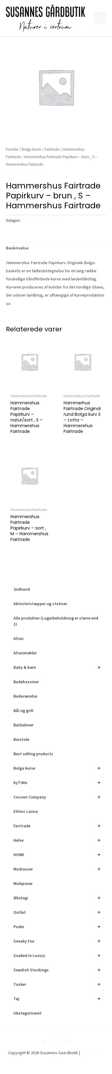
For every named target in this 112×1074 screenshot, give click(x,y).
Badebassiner (26, 681)
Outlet (57, 912)
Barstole (21, 739)
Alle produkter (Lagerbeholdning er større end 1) (55, 621)
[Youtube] (43, 1042)
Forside (12, 149)
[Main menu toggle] (100, 18)
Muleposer (23, 883)
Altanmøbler (25, 653)
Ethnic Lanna (25, 811)
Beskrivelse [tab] (17, 248)
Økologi (57, 897)
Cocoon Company (57, 797)
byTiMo (57, 782)
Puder (57, 926)
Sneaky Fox (57, 941)
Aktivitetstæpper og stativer (40, 603)
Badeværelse (25, 696)
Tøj (57, 998)
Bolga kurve (57, 768)
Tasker (57, 984)
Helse (57, 840)
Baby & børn (57, 667)
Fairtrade (57, 825)
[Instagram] (56, 1042)
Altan (18, 638)
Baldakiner (23, 725)
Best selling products (33, 753)
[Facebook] (69, 1042)
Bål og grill (23, 710)
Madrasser (57, 869)
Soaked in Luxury (57, 955)
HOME (57, 854)
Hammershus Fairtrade (26, 174)
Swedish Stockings (57, 969)
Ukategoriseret (27, 1013)
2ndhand (21, 589)
